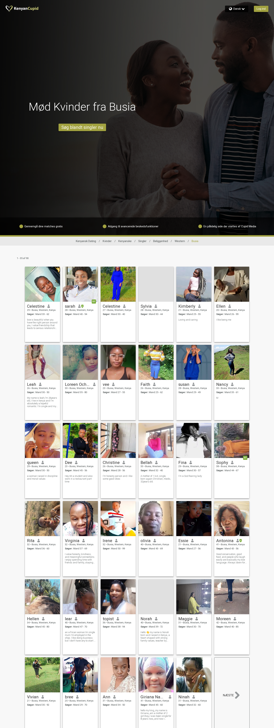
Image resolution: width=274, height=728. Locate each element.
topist (108, 618)
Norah (146, 618)
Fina (182, 462)
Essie (183, 540)
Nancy (222, 384)
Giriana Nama (153, 696)
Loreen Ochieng (77, 384)
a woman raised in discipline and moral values (42, 477)
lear (68, 618)
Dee (68, 462)
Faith (145, 384)
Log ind (261, 8)
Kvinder (107, 241)
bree (69, 696)
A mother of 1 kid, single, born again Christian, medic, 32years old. (156, 479)
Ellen (221, 306)
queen (33, 462)
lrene (107, 540)
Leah (31, 384)
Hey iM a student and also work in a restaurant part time (78, 479)
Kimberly (186, 306)
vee (106, 384)
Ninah (184, 696)
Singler (142, 241)
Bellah (146, 462)
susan (183, 384)
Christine (111, 462)
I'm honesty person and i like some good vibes (117, 477)
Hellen (33, 618)
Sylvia (146, 306)
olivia (146, 540)
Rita (30, 540)
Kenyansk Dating (86, 241)
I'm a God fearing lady (190, 476)
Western (180, 241)
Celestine (36, 306)
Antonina (225, 540)
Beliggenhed (160, 241)
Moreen (223, 618)
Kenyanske (125, 241)
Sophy (222, 462)
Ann (106, 696)
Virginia (72, 540)
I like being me (223, 319)
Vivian (33, 696)
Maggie (185, 618)
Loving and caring (188, 319)
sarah (70, 306)
